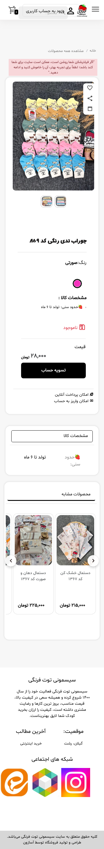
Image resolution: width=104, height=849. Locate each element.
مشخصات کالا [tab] (76, 436)
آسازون (28, 842)
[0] (5, 9)
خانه (93, 50)
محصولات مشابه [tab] (76, 494)
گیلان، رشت (73, 743)
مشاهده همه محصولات (65, 51)
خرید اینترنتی (31, 743)
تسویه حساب (53, 370)
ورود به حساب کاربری (46, 11)
